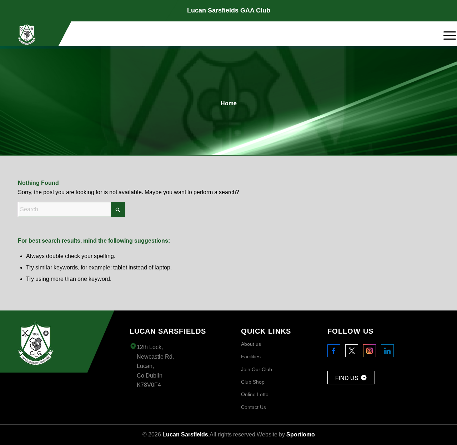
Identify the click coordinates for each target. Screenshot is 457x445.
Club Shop (253, 382)
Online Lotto (254, 394)
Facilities (251, 356)
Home (229, 103)
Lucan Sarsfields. (186, 434)
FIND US (346, 378)
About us (251, 344)
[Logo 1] (27, 34)
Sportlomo (300, 434)
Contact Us (253, 407)
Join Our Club (256, 369)
